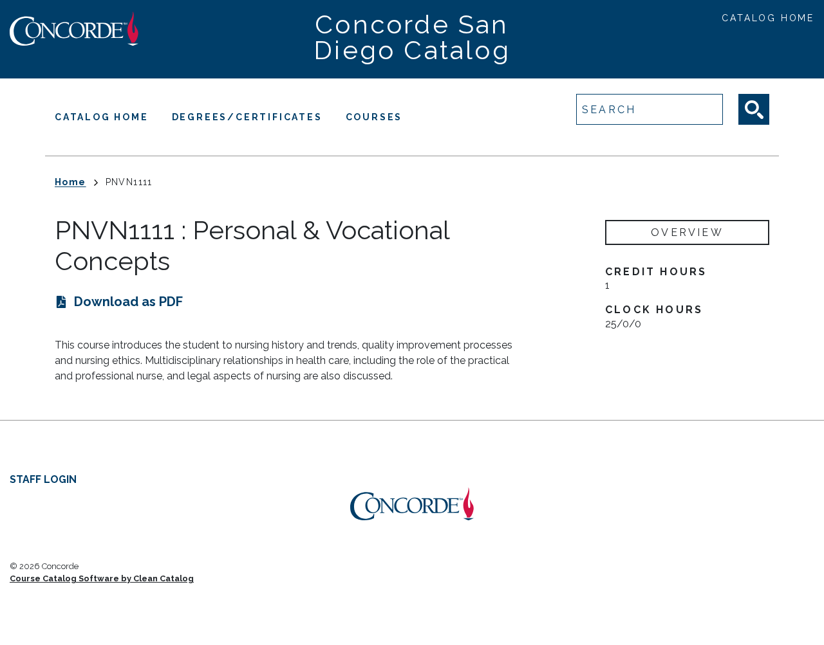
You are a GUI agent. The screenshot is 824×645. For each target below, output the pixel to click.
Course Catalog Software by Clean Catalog (102, 578)
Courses (374, 117)
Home (70, 182)
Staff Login (43, 479)
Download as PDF (128, 301)
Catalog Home (768, 18)
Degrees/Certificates (247, 117)
